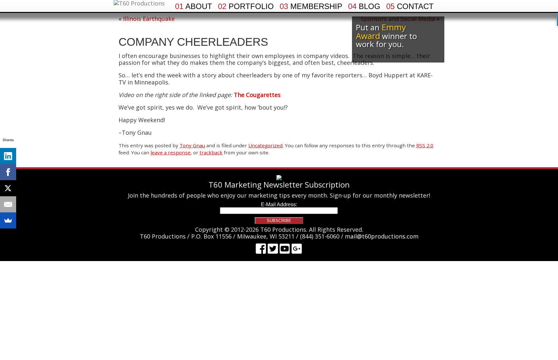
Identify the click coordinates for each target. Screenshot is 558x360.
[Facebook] (8, 172)
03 (311, 6)
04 (364, 6)
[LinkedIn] (8, 156)
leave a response (170, 152)
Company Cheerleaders (193, 41)
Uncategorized (265, 145)
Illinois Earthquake (149, 19)
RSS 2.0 (424, 145)
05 (410, 6)
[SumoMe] (8, 220)
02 (246, 6)
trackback (211, 152)
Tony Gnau (192, 145)
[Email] (8, 204)
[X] (8, 188)
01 (193, 6)
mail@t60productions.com (381, 236)
